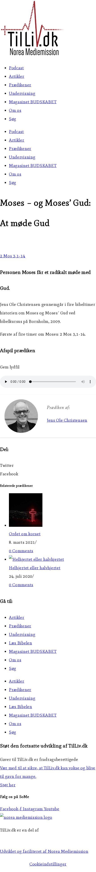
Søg (12, 118)
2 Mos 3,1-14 (12, 255)
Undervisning (22, 93)
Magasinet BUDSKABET (32, 101)
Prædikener (20, 84)
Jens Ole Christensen (67, 420)
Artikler (16, 76)
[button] (48, 465)
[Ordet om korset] (25, 525)
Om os (15, 110)
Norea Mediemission (20, 838)
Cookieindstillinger (48, 864)
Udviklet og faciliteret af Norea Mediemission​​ (44, 851)
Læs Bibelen (20, 643)
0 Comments (21, 550)
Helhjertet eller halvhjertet (35, 567)
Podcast (16, 67)
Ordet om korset (25, 533)
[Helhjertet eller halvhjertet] (36, 559)
